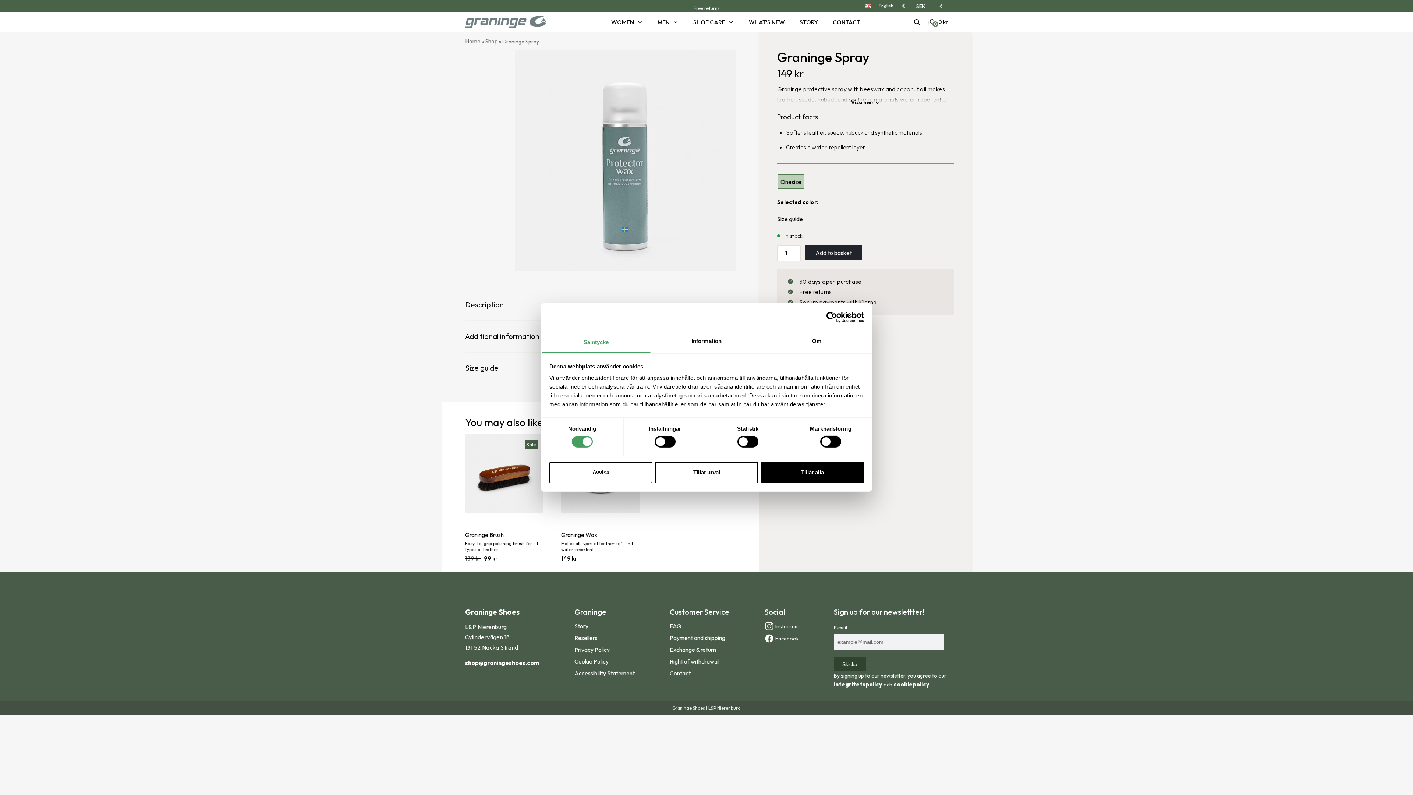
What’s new (767, 22)
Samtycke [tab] (596, 342)
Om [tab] (816, 341)
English (886, 5)
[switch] (665, 442)
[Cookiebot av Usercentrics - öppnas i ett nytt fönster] (832, 316)
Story (809, 22)
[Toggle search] (917, 22)
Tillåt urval (706, 472)
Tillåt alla (812, 472)
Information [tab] (706, 341)
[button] (930, 6)
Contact (846, 22)
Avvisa (600, 472)
